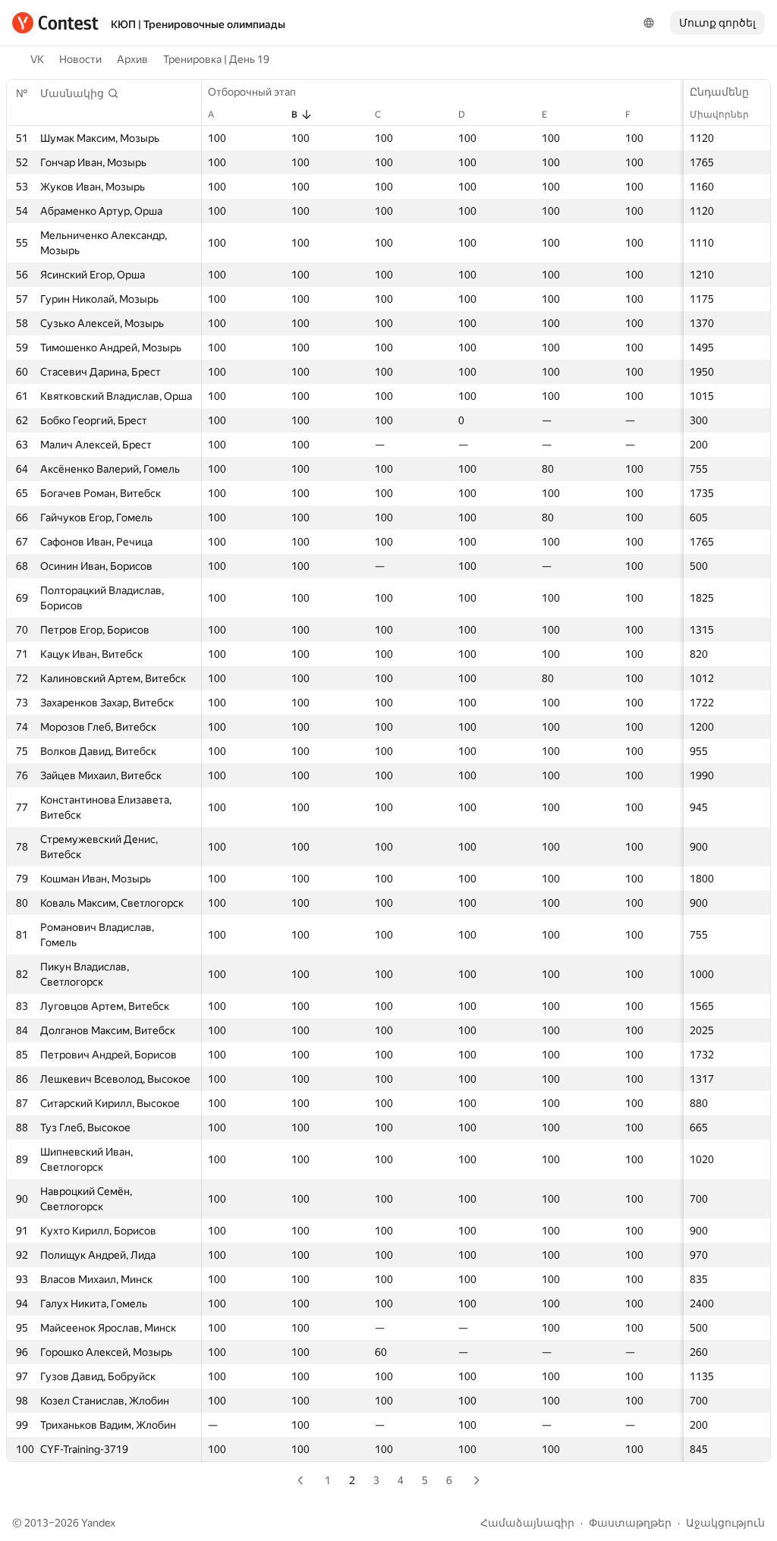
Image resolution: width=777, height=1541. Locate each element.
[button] (79, 93)
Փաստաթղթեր (630, 1523)
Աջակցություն (725, 1523)
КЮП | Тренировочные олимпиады (198, 24)
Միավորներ (719, 114)
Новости (80, 59)
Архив (132, 59)
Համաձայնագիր (527, 1523)
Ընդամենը (719, 92)
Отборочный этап (252, 92)
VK (37, 59)
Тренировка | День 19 (216, 59)
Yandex (98, 1523)
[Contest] (55, 22)
